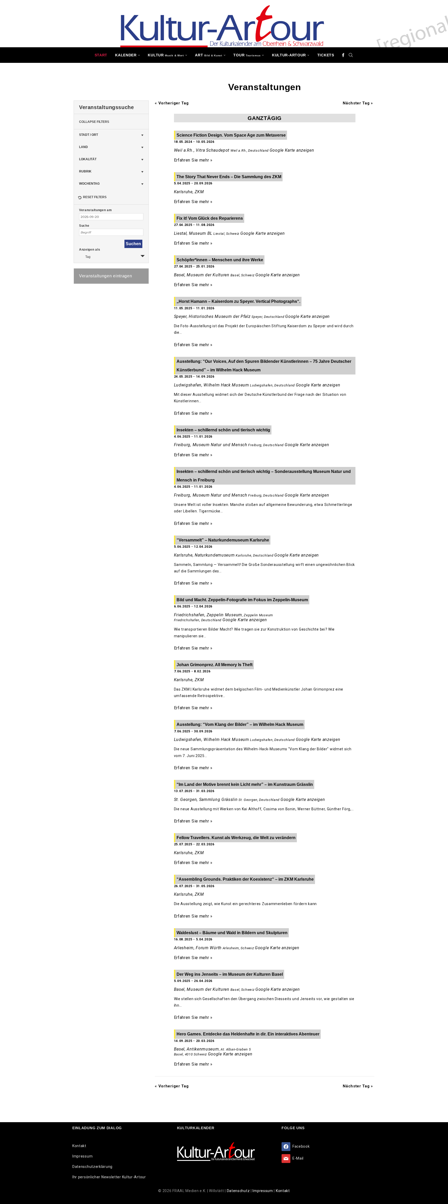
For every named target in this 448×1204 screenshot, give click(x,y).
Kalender (126, 55)
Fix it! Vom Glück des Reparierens (210, 218)
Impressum (82, 1156)
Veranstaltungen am (95, 210)
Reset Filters (95, 197)
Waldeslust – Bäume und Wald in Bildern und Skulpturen (232, 933)
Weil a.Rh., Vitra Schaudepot (202, 150)
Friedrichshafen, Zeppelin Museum (208, 614)
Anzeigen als (89, 249)
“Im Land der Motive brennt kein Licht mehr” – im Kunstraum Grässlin (245, 784)
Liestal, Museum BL (193, 233)
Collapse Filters (94, 122)
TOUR (247, 55)
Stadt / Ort (88, 135)
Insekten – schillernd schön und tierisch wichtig (223, 430)
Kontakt (79, 1146)
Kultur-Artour (289, 55)
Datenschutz (239, 1191)
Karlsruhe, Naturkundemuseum (204, 555)
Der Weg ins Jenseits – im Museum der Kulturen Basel (230, 974)
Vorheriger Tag (171, 103)
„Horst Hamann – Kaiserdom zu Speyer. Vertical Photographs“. (238, 301)
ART (208, 55)
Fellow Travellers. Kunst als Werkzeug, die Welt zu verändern (236, 837)
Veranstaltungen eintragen (105, 276)
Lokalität (87, 159)
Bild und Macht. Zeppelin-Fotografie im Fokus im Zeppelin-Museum (242, 600)
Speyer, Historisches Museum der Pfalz (212, 316)
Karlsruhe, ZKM (189, 191)
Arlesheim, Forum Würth (198, 947)
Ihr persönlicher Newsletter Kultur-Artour (109, 1177)
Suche (84, 225)
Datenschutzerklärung (92, 1167)
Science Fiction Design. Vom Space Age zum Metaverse (231, 135)
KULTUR (166, 55)
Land (83, 147)
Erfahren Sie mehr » (193, 160)
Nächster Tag (358, 103)
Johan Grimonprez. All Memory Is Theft (215, 665)
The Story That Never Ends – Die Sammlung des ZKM (229, 177)
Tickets (325, 55)
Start (101, 55)
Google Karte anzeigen (292, 150)
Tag (87, 257)
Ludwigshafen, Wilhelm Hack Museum (211, 385)
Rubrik (85, 171)
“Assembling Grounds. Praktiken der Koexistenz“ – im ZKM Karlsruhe (245, 879)
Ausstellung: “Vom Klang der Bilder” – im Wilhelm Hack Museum (240, 724)
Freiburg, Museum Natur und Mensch (210, 444)
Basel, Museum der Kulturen (201, 274)
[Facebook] (343, 55)
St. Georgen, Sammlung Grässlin (206, 799)
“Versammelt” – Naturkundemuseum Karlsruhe (223, 540)
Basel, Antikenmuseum (196, 1049)
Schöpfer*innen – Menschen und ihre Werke (220, 260)
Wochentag (89, 183)
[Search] (350, 55)
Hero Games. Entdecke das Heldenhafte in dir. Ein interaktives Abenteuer (248, 1034)
